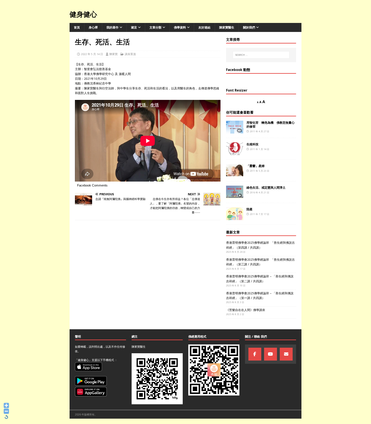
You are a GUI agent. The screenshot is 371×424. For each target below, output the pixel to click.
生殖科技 (252, 144)
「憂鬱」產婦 (255, 166)
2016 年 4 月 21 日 (259, 192)
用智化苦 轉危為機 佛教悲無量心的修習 (270, 124)
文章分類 (155, 27)
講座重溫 (130, 54)
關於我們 (249, 27)
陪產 (249, 209)
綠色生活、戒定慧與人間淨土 (266, 187)
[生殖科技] (234, 148)
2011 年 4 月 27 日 (259, 131)
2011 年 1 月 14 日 (259, 149)
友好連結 (204, 27)
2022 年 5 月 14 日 (92, 54)
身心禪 (93, 27)
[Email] (286, 354)
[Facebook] (254, 354)
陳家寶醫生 (226, 27)
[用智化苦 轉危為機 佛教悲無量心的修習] (234, 127)
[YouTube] (270, 354)
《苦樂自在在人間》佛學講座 (245, 310)
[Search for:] (261, 55)
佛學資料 (180, 27)
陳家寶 (113, 54)
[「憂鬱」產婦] (234, 170)
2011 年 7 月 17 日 (259, 214)
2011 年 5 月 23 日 (259, 170)
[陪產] (234, 213)
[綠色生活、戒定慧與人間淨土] (234, 192)
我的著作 (112, 27)
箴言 (134, 27)
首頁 (77, 27)
